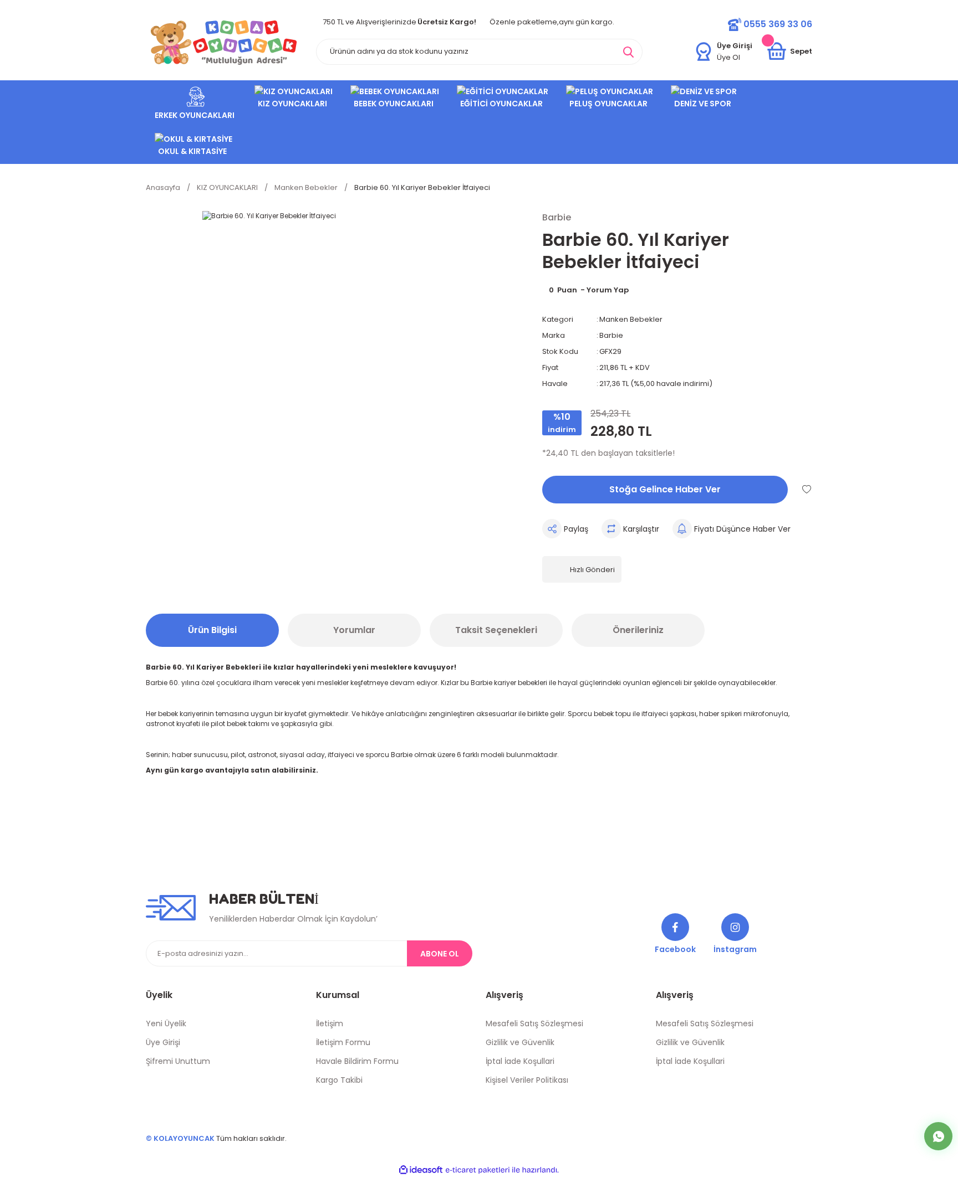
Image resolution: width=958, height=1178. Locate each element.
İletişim (329, 1023)
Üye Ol (728, 57)
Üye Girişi (163, 1042)
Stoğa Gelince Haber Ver (665, 489)
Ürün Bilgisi (212, 630)
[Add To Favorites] (806, 489)
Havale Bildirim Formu (357, 1061)
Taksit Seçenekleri (496, 630)
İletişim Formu (343, 1042)
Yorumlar (354, 630)
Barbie (611, 335)
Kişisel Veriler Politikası (527, 1080)
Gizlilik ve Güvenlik (520, 1042)
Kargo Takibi (339, 1080)
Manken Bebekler (631, 319)
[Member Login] (703, 51)
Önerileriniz (638, 630)
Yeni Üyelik (166, 1023)
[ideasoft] (421, 1170)
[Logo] (224, 42)
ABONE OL (439, 953)
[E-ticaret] (477, 1170)
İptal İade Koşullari (520, 1061)
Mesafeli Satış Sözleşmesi (534, 1023)
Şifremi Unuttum (178, 1061)
